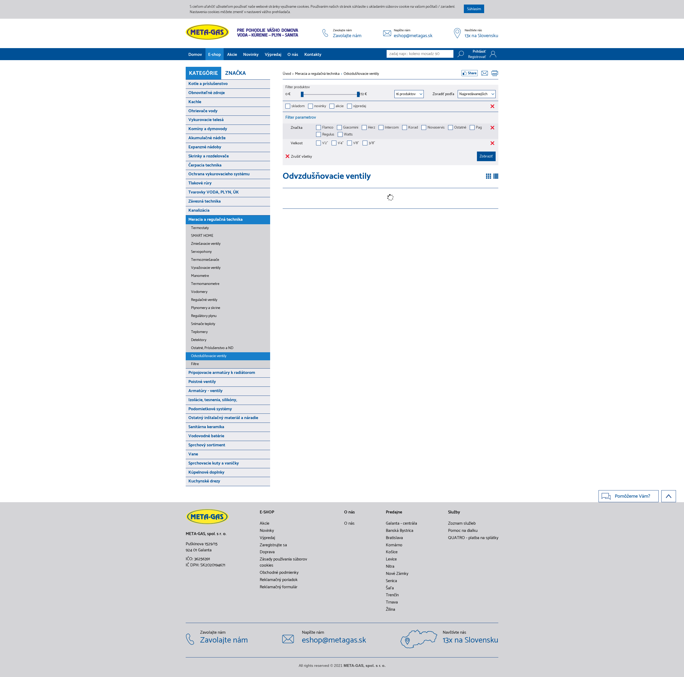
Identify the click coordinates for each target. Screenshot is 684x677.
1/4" (341, 143)
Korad (413, 128)
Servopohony (201, 252)
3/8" (372, 143)
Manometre (200, 276)
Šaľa (390, 588)
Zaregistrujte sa (273, 545)
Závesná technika (204, 201)
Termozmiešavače (205, 260)
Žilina (390, 609)
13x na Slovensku (481, 36)
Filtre (195, 364)
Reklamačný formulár (278, 587)
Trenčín (392, 595)
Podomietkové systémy (210, 409)
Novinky (251, 54)
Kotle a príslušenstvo (208, 83)
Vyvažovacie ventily (205, 268)
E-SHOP (267, 512)
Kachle (194, 102)
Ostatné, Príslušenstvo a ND (212, 348)
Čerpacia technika (204, 165)
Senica (391, 581)
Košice (392, 552)
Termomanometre (205, 284)
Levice (391, 559)
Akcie (232, 54)
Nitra (390, 566)
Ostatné (460, 128)
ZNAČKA (235, 73)
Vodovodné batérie (206, 436)
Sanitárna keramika (206, 427)
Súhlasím (474, 9)
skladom (298, 106)
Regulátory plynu (203, 316)
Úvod (287, 74)
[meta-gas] (243, 32)
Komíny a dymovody (207, 129)
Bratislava (394, 538)
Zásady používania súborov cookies (283, 562)
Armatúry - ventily (205, 390)
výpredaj (359, 106)
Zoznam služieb (462, 523)
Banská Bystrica (399, 530)
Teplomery (199, 332)
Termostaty (200, 228)
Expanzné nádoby (204, 147)
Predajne (394, 512)
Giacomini (350, 128)
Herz (371, 128)
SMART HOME (202, 236)
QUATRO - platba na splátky (473, 538)
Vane (193, 454)
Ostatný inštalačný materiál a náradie (223, 417)
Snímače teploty (203, 324)
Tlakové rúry (200, 183)
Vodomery (199, 292)
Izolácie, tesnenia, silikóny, (212, 400)
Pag (479, 128)
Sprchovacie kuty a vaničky (213, 463)
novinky (320, 106)
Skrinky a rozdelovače (208, 156)
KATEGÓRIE (203, 73)
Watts (348, 135)
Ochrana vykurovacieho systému (219, 174)
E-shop (214, 54)
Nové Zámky (397, 573)
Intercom (392, 128)
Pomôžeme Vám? (632, 496)
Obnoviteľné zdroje (206, 92)
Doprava (267, 552)
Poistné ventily (202, 381)
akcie (340, 106)
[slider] (302, 94)
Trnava (392, 602)
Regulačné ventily (204, 300)
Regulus (328, 135)
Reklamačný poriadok (279, 580)
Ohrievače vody (202, 111)
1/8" (356, 143)
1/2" (325, 143)
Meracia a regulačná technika (215, 219)
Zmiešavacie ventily (205, 244)
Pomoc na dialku (462, 530)
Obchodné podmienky (279, 572)
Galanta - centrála (401, 523)
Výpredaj (273, 54)
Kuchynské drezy (204, 481)
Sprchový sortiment (206, 445)
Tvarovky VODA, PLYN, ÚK (213, 192)
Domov (195, 54)
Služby (454, 512)
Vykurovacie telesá (206, 119)
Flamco (327, 128)
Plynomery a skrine (205, 308)
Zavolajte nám (347, 36)
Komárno (394, 545)
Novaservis (436, 128)
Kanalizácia (198, 210)
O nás (292, 54)
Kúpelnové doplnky (206, 472)
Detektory (198, 340)
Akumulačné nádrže (207, 138)
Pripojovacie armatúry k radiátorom (221, 372)
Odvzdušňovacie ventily (208, 356)
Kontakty (312, 54)
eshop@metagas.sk (413, 36)
